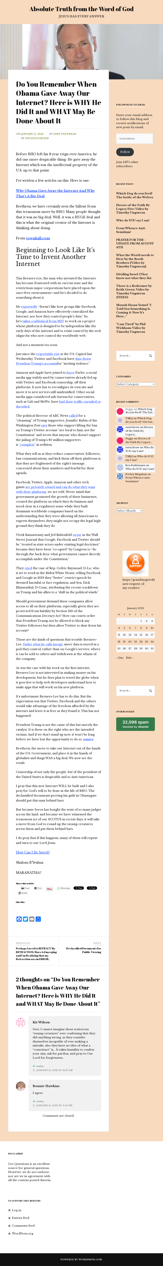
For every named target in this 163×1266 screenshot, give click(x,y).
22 (141, 641)
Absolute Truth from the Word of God (81, 9)
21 (135, 641)
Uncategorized (37, 138)
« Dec (120, 658)
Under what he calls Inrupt (43, 644)
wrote (77, 535)
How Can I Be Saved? (33, 852)
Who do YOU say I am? (133, 220)
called (73, 415)
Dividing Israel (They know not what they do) (133, 276)
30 (146, 648)
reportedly (29, 306)
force (70, 372)
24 (152, 641)
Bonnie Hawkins (46, 1086)
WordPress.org (22, 1233)
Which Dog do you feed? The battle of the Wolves (134, 195)
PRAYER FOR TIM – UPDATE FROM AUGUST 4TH (135, 243)
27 (129, 648)
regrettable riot (48, 354)
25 (118, 648)
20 (130, 641)
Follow (125, 152)
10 (152, 627)
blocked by (138, 725)
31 (152, 648)
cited (28, 568)
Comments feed (23, 1225)
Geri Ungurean (64, 134)
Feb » (129, 658)
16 (146, 634)
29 (141, 648)
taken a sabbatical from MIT (43, 321)
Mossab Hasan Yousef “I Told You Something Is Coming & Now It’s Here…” (133, 310)
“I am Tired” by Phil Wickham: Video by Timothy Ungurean (131, 328)
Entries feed (20, 1218)
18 (119, 641)
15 (141, 634)
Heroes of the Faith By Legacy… (139, 431)
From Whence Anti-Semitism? (131, 230)
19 (124, 641)
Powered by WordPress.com (81, 1259)
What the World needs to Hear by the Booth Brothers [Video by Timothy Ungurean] (135, 261)
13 (130, 634)
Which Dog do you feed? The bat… (139, 411)
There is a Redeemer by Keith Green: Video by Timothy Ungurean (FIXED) (134, 291)
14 (135, 634)
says (44, 425)
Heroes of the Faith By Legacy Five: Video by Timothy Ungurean (133, 208)
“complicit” (27, 444)
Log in (16, 1210)
